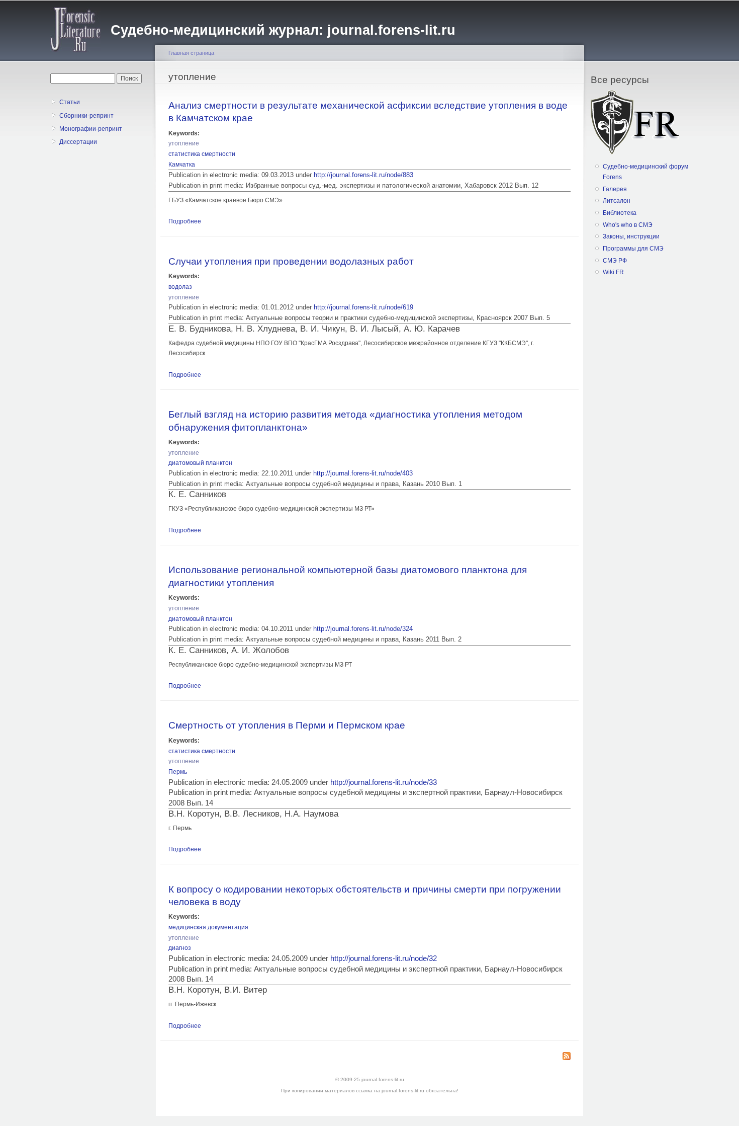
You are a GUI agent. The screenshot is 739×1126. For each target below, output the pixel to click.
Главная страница (191, 53)
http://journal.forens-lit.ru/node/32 (383, 958)
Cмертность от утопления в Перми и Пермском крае (286, 725)
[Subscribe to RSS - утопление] (567, 1057)
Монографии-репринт (90, 128)
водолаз (180, 286)
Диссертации (78, 141)
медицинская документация (208, 927)
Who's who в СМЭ (628, 224)
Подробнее (184, 221)
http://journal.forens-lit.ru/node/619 (363, 307)
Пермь (177, 771)
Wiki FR (613, 272)
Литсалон (616, 200)
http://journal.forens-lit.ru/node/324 (363, 628)
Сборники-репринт (86, 115)
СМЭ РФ (615, 260)
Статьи (69, 102)
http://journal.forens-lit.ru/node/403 (363, 473)
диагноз (179, 947)
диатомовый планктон (200, 462)
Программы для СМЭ (633, 248)
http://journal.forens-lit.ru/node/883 (363, 175)
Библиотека (619, 212)
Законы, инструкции (631, 236)
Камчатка (181, 164)
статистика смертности (201, 153)
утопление (183, 143)
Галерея (615, 189)
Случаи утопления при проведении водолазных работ (291, 261)
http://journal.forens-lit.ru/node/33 (383, 782)
